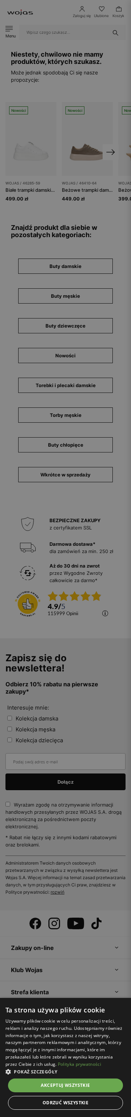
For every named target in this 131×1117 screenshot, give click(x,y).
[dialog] (65, 558)
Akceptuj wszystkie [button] (65, 1085)
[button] (65, 1072)
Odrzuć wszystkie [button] (65, 1103)
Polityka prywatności (79, 1064)
